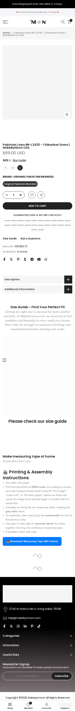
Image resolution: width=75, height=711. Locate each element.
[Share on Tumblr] (25, 259)
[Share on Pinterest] (18, 259)
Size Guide (19, 160)
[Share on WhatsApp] (46, 259)
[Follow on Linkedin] (25, 626)
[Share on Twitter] (11, 259)
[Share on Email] (39, 259)
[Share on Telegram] (32, 259)
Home (6, 33)
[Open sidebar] (4, 360)
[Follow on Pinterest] (32, 626)
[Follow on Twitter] (11, 626)
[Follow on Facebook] (4, 626)
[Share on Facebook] (4, 259)
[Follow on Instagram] (18, 626)
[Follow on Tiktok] (39, 626)
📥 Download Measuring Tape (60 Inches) (32, 541)
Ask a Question (30, 238)
